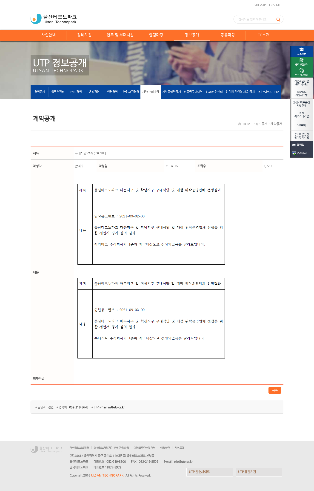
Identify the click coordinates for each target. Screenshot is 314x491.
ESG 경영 (76, 91)
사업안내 (48, 35)
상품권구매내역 (193, 91)
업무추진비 (58, 91)
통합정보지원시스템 (301, 93)
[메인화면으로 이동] (54, 18)
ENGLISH (274, 5)
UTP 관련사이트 (199, 472)
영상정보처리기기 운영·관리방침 (111, 447)
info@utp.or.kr (183, 461)
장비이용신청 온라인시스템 (301, 136)
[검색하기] (279, 19)
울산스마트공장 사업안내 (301, 104)
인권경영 (112, 91)
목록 (274, 390)
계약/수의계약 (150, 91)
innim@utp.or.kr (114, 407)
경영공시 (39, 91)
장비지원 (84, 35)
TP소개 (263, 35)
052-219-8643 (78, 407)
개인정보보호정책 (79, 447)
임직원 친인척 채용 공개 (240, 91)
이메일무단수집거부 (144, 447)
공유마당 (228, 35)
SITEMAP (260, 5)
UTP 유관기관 (247, 472)
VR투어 (301, 125)
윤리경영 (94, 91)
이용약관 (165, 447)
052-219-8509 (148, 461)
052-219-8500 (116, 461)
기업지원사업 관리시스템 (301, 83)
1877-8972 (113, 467)
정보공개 (192, 35)
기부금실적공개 (171, 91)
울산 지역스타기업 (301, 114)
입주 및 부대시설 (120, 35)
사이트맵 (179, 447)
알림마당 (156, 35)
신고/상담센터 (214, 91)
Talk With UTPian (268, 91)
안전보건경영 (131, 91)
